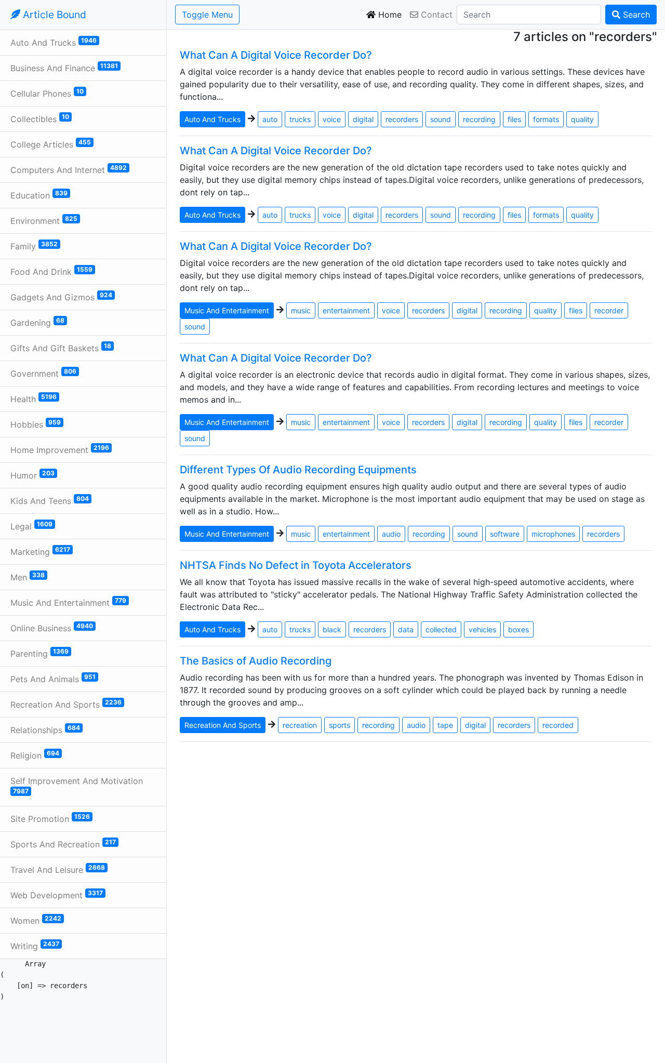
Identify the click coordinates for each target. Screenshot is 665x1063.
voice (332, 119)
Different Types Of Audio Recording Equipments (298, 469)
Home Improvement (59, 449)
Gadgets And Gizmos (61, 296)
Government (43, 373)
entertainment (346, 310)
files (514, 119)
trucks (300, 119)
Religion (34, 755)
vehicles (482, 629)
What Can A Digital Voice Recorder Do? (276, 55)
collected (441, 629)
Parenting (39, 653)
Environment (43, 220)
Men (27, 576)
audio (391, 533)
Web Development (56, 894)
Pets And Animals (53, 678)
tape (445, 725)
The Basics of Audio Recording (255, 661)
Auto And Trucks (53, 42)
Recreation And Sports (66, 704)
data (406, 629)
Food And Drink (51, 271)
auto (269, 119)
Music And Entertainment (68, 602)
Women (35, 920)
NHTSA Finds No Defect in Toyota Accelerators (295, 565)
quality (582, 119)
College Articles (50, 144)
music (301, 310)
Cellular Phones (47, 93)
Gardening (37, 322)
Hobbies (35, 424)
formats (546, 119)
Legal (31, 526)
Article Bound (53, 14)
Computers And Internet (68, 169)
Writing (34, 945)
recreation (300, 725)
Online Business (51, 627)
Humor (32, 475)
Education (39, 195)
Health (33, 398)
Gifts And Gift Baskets (60, 347)
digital (363, 119)
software (505, 533)
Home (389, 14)
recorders (401, 119)
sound (440, 119)
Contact (435, 14)
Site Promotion (50, 818)
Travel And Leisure (57, 869)
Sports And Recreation (63, 843)
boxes (518, 629)
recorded (558, 725)
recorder (608, 310)
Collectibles (39, 118)
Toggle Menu (207, 14)
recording (479, 119)
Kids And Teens (49, 500)
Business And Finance (64, 67)
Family (34, 245)
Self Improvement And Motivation (76, 785)
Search (635, 14)
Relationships (45, 729)
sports (339, 725)
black (332, 629)
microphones (553, 533)
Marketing (40, 551)
